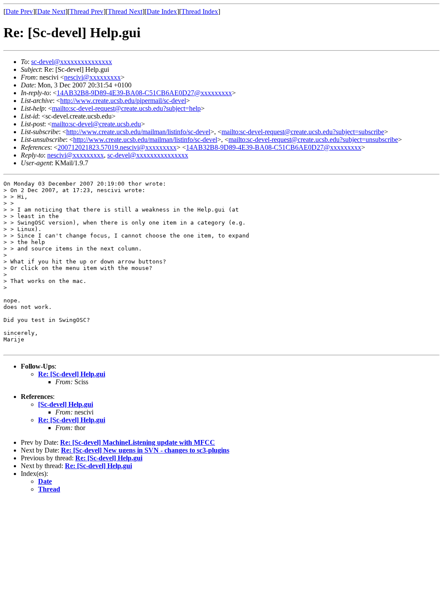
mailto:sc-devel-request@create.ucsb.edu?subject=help (126, 108)
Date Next (51, 11)
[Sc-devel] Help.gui (65, 404)
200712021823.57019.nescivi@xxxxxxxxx (117, 147)
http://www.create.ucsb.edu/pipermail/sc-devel (123, 100)
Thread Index (199, 11)
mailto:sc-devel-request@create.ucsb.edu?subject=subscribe (303, 131)
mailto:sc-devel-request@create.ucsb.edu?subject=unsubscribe (313, 139)
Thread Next (125, 11)
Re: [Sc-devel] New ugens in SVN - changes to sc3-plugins (145, 450)
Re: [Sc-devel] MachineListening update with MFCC (137, 442)
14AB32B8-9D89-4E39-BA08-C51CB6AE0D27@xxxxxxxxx (144, 92)
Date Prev (19, 11)
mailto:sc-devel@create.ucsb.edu (96, 124)
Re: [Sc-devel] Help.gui (71, 374)
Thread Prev (86, 11)
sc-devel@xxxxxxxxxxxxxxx (71, 61)
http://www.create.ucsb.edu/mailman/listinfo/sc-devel (138, 131)
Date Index (162, 11)
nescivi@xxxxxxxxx (92, 77)
